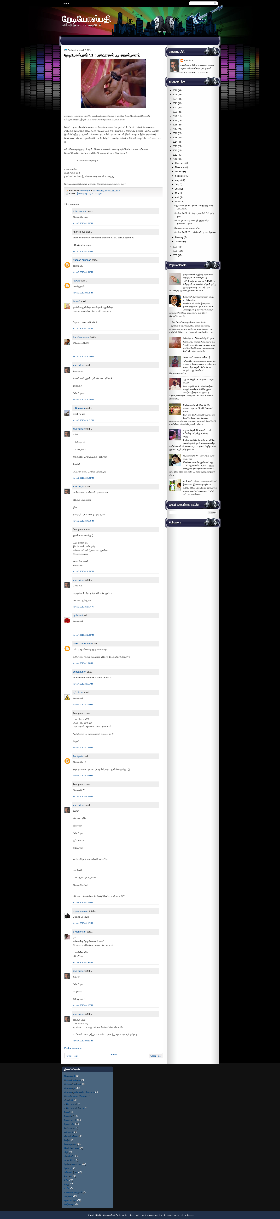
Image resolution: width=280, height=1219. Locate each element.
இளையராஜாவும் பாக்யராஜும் (187, 228)
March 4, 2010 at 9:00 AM (83, 902)
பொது (66, 1184)
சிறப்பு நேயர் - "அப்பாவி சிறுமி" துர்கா (199, 338)
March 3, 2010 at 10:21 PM (83, 420)
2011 (175, 155)
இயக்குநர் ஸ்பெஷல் (72, 1080)
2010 (175, 159)
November (180, 167)
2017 (175, 129)
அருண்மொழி (70, 1076)
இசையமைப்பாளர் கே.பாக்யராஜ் (196, 357)
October (179, 171)
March (178, 201)
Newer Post (71, 1056)
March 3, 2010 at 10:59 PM (83, 571)
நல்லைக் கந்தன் (71, 1136)
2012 (175, 150)
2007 (175, 255)
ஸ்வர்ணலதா (69, 1204)
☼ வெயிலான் (79, 211)
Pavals (76, 280)
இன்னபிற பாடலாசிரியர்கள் (75, 1096)
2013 (175, 146)
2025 (175, 94)
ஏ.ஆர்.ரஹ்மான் (70, 1104)
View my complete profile (195, 73)
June (177, 189)
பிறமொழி (68, 1168)
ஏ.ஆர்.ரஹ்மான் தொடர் (74, 1108)
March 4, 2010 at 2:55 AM (83, 684)
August (178, 180)
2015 (175, 137)
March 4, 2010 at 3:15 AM (83, 705)
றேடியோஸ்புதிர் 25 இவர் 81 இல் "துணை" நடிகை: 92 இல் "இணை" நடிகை (198, 408)
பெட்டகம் (68, 1176)
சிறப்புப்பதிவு (69, 1124)
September (180, 176)
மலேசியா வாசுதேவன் (73, 1192)
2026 (175, 90)
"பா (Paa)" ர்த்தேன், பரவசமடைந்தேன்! (200, 481)
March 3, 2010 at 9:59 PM (83, 328)
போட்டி (67, 1188)
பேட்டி (66, 1180)
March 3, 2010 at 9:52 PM (83, 293)
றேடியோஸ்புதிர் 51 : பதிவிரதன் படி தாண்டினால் (195, 232)
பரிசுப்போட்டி (69, 1156)
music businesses (186, 1215)
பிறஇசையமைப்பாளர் (73, 1164)
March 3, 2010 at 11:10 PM (83, 607)
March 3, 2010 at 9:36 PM (83, 223)
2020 (175, 116)
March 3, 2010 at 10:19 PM (83, 399)
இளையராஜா (82, 193)
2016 (175, 133)
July (177, 184)
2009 (175, 247)
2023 (175, 103)
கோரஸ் (67, 1112)
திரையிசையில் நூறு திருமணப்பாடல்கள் (188, 322)
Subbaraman (79, 671)
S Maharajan (79, 931)
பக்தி (66, 1152)
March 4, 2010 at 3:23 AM (83, 747)
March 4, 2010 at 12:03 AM (83, 635)
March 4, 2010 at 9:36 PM (83, 1041)
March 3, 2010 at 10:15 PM (83, 356)
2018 (175, 125)
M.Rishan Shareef (82, 643)
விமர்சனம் (68, 1196)
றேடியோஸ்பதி (86, 18)
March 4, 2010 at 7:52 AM (83, 776)
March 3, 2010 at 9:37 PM (83, 251)
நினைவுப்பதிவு (70, 1144)
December (180, 163)
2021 (175, 112)
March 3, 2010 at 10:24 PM (83, 478)
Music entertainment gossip (154, 1215)
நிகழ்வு (67, 1140)
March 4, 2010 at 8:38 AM (83, 796)
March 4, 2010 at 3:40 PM (83, 962)
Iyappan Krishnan (82, 259)
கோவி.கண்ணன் (81, 337)
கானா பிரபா (85, 190)
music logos (172, 1215)
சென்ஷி (77, 301)
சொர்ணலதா (69, 1128)
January (179, 241)
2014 (175, 142)
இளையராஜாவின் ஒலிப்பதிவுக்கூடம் (79, 1092)
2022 (175, 107)
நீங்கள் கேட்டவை (71, 1148)
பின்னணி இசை (71, 1172)
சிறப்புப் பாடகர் (70, 1120)
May (177, 193)
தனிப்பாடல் (69, 1132)
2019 (175, 120)
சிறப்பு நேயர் (69, 1116)
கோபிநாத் (78, 756)
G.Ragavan (79, 408)
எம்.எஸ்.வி (68, 1100)
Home (66, 3)
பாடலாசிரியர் (69, 1160)
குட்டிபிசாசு (78, 692)
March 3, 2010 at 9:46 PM (83, 272)
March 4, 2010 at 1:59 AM (83, 663)
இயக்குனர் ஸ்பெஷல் (73, 1084)
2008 (175, 251)
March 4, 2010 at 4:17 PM (83, 1005)
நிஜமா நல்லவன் (81, 911)
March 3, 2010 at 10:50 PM (83, 521)
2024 (175, 99)
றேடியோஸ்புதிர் (95, 193)
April (177, 197)
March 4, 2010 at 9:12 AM (83, 923)
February (179, 237)
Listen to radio (134, 1215)
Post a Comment (73, 1048)
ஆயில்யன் (78, 615)
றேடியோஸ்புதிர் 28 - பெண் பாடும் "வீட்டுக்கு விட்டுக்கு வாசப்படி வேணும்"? (197, 433)
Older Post (155, 1056)
